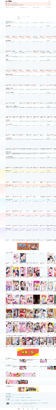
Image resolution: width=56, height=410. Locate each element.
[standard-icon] (49, 3)
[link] (16, 22)
